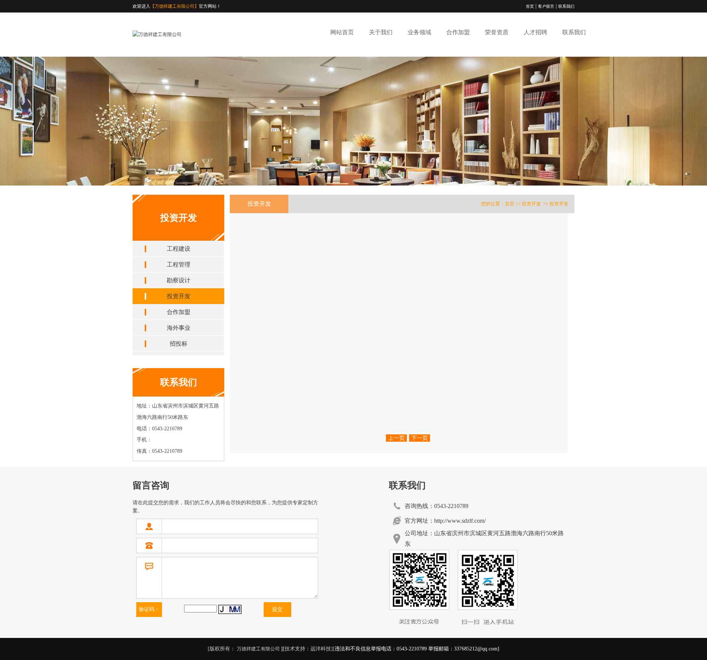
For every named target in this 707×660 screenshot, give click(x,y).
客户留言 (546, 6)
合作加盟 (458, 32)
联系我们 (566, 6)
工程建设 (178, 249)
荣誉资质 (497, 32)
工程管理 (178, 264)
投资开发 (178, 296)
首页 (530, 6)
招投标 (178, 343)
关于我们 (381, 32)
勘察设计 (178, 280)
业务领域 (419, 32)
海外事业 (178, 328)
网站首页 (342, 32)
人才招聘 (535, 32)
